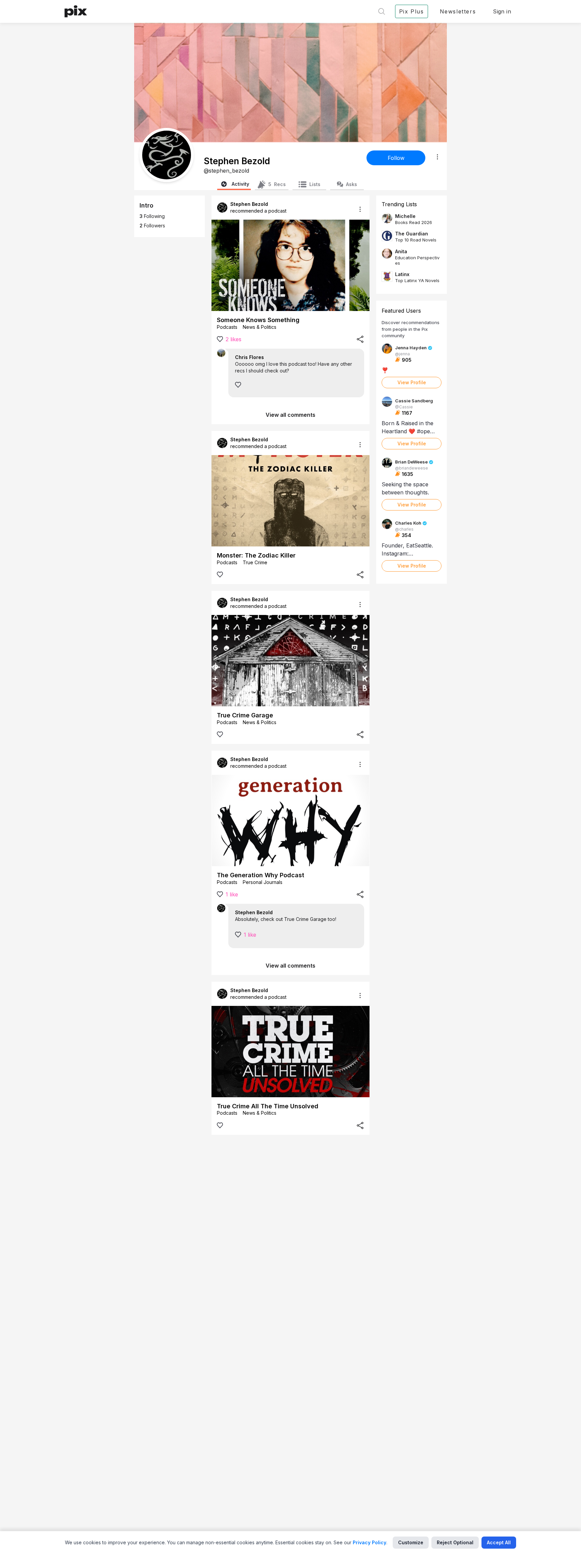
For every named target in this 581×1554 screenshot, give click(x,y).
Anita (401, 251)
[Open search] (381, 11)
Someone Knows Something (258, 319)
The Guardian (411, 233)
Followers (152, 225)
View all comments (290, 414)
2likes (233, 339)
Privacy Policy (369, 1542)
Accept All (499, 1542)
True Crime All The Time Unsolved (267, 1106)
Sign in (502, 11)
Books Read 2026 (413, 222)
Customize (410, 1542)
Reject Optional (455, 1542)
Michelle (405, 216)
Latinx (402, 274)
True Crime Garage (245, 715)
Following (152, 216)
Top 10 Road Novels (415, 239)
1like (232, 894)
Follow (396, 157)
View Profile (411, 382)
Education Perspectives (417, 260)
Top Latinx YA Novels (417, 280)
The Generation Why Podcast (260, 875)
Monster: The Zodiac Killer (256, 555)
